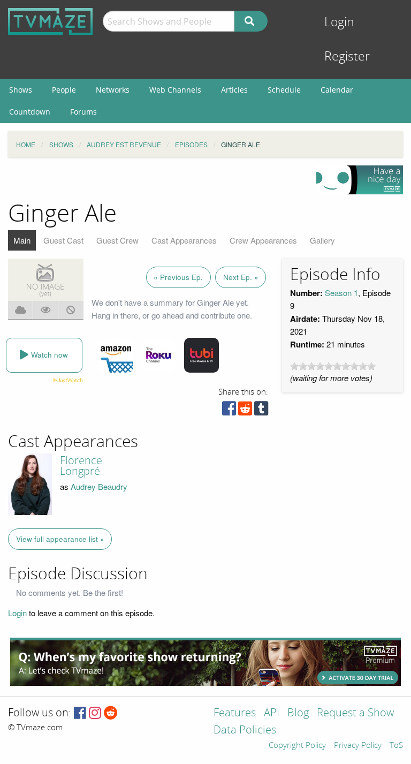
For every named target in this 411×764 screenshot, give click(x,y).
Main (22, 240)
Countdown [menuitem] (29, 112)
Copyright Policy (297, 746)
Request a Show (355, 713)
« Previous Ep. (178, 277)
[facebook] (229, 411)
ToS (396, 746)
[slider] (333, 366)
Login (339, 22)
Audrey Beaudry (99, 486)
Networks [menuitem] (113, 90)
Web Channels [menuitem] (175, 90)
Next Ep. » (240, 277)
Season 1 (341, 292)
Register (347, 56)
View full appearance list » (60, 539)
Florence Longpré (81, 466)
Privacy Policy (358, 746)
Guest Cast (63, 240)
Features (235, 713)
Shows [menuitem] (20, 90)
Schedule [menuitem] (284, 90)
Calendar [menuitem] (337, 90)
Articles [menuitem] (234, 90)
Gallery (322, 240)
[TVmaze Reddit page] (111, 713)
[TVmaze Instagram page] (95, 713)
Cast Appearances (184, 240)
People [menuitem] (64, 90)
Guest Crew (117, 240)
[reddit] (245, 411)
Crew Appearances (263, 240)
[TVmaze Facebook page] (80, 713)
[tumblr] (261, 411)
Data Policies (245, 730)
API (271, 713)
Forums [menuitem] (83, 112)
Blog (298, 713)
